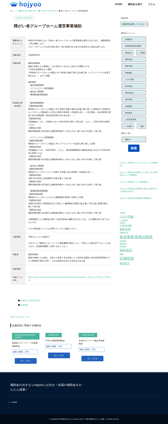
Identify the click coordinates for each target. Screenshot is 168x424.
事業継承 (128, 73)
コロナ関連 (129, 79)
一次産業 (128, 126)
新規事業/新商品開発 (28, 335)
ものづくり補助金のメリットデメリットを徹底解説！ (139, 164)
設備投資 (24, 305)
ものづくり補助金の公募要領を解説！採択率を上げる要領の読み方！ (139, 189)
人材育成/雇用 (130, 119)
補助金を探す (135, 4)
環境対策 (128, 113)
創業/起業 (18, 337)
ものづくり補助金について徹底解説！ (134, 182)
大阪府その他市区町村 (30, 300)
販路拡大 (128, 53)
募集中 (127, 140)
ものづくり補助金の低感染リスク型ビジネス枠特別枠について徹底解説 (139, 173)
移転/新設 (91, 335)
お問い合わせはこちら (20, 317)
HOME (118, 4)
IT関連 (57, 335)
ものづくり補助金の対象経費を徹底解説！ (136, 198)
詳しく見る (26, 361)
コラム (151, 4)
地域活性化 (129, 93)
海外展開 (128, 99)
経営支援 (128, 86)
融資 (142, 126)
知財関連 (128, 106)
